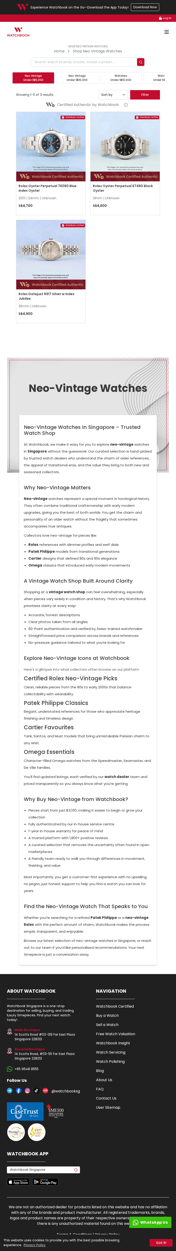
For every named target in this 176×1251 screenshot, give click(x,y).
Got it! (161, 1242)
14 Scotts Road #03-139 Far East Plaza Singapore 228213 (45, 1034)
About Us (104, 1080)
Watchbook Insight (113, 1043)
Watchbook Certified (115, 1006)
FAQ (100, 1089)
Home (59, 51)
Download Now (145, 7)
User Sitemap (108, 1107)
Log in (167, 18)
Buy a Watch (107, 1015)
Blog (100, 1070)
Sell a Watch (107, 1024)
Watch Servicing (110, 1052)
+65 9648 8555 (26, 1069)
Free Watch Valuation (115, 1034)
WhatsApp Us (154, 1222)
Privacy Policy (35, 1245)
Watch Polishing (110, 1061)
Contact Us (106, 1098)
